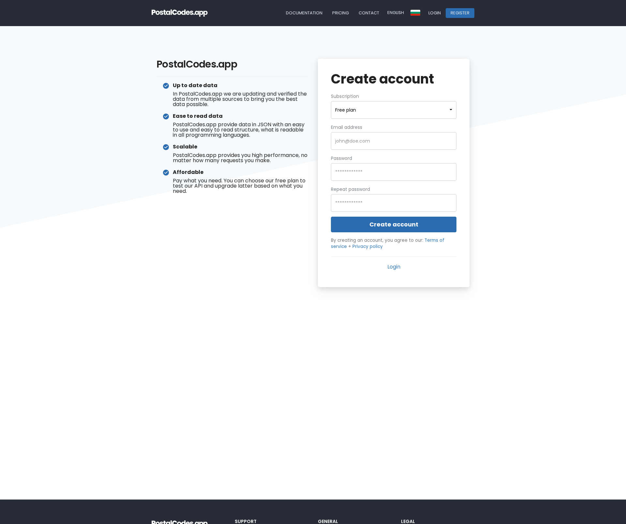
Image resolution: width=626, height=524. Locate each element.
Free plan (345, 110)
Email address (346, 127)
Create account (393, 224)
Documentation (304, 13)
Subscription (345, 96)
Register (460, 13)
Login (434, 13)
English (395, 12)
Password (341, 158)
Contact (369, 13)
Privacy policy (367, 246)
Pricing (340, 13)
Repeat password (350, 189)
